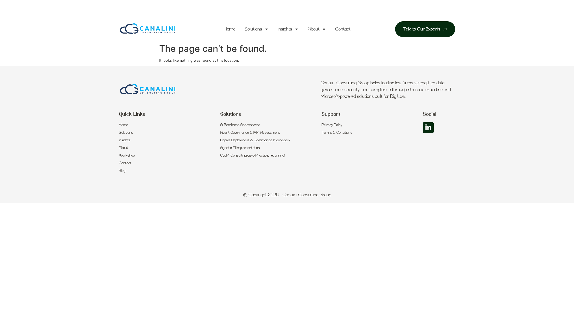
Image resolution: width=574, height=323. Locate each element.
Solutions (253, 29)
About (314, 29)
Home (229, 29)
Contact (342, 29)
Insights (285, 29)
